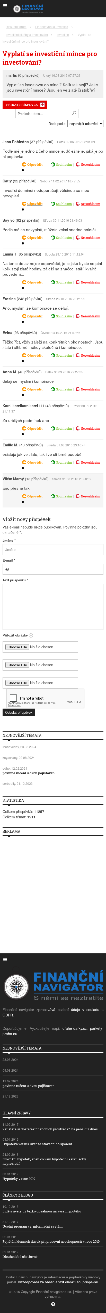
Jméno (9, 540)
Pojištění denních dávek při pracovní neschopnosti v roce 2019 (51, 1241)
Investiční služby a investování (27, 34)
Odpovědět (34, 164)
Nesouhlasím (90, 164)
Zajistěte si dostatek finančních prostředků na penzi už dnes (50, 1129)
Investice (63, 34)
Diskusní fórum (16, 26)
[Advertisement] (53, 893)
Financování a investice (51, 26)
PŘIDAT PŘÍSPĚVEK (22, 105)
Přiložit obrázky (16, 635)
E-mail (9, 560)
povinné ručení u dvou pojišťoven (29, 773)
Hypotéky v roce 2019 (19, 1178)
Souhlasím (64, 164)
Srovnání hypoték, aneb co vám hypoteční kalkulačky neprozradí (44, 1161)
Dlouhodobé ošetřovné (20, 1256)
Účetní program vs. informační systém (33, 1226)
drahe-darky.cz (75, 1028)
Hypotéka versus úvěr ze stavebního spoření (37, 1144)
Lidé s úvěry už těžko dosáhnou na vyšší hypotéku (42, 1211)
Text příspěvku (15, 579)
